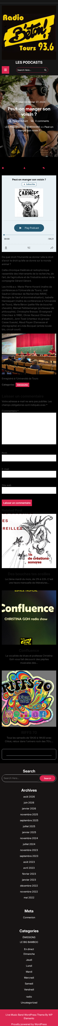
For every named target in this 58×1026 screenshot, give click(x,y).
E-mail (5, 469)
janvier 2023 (29, 879)
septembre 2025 (29, 820)
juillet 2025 (29, 826)
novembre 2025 (29, 814)
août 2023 (29, 861)
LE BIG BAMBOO (29, 942)
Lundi (29, 965)
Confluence (29, 650)
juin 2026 (29, 802)
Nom (4, 452)
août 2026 (29, 796)
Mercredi (29, 977)
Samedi (29, 983)
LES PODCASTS (29, 62)
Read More (28, 541)
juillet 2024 (29, 844)
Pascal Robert (34, 167)
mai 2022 (29, 897)
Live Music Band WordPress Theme (25, 1014)
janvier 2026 (29, 808)
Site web (6, 485)
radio (29, 996)
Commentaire (10, 410)
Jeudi (29, 959)
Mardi (29, 971)
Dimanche (29, 953)
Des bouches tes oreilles (29, 574)
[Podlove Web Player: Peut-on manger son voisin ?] (29, 213)
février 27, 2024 (13, 167)
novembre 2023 (29, 850)
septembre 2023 (29, 855)
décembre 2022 (29, 885)
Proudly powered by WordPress (29, 1024)
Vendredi (29, 989)
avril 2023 (29, 867)
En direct (29, 949)
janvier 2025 (29, 832)
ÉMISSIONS (33, 126)
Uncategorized (29, 1002)
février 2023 (29, 873)
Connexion (29, 917)
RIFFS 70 (29, 732)
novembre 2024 (29, 838)
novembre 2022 (29, 891)
